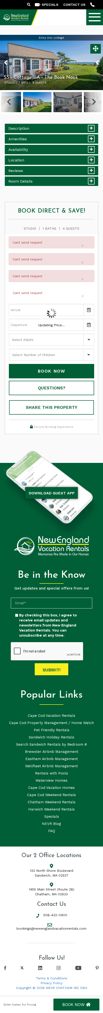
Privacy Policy (51, 983)
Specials (51, 816)
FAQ (51, 831)
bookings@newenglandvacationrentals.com (51, 928)
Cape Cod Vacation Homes (51, 788)
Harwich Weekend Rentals (51, 809)
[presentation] (47, 651)
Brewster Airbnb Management (51, 751)
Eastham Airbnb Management (51, 759)
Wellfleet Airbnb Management (51, 766)
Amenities (17, 139)
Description (18, 128)
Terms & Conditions (51, 978)
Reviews (15, 170)
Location (16, 160)
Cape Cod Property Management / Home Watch (51, 723)
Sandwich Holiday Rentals (51, 737)
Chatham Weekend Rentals (51, 802)
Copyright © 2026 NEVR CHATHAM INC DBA (51, 988)
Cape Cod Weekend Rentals (51, 795)
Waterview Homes (51, 780)
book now (74, 1004)
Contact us (74, 4)
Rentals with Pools (51, 773)
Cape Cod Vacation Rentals (51, 715)
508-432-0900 (55, 915)
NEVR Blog (51, 824)
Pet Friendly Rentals (51, 730)
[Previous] (9, 102)
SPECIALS (50, 4)
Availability (18, 149)
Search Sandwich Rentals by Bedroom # (51, 744)
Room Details (20, 181)
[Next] (94, 102)
